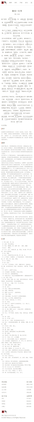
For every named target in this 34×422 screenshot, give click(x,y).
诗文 (15, 2)
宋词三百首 (29, 387)
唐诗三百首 (29, 384)
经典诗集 (4, 387)
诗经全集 (29, 392)
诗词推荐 (4, 384)
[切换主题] (31, 2)
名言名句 (4, 392)
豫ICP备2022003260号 (9, 415)
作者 (21, 2)
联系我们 (29, 401)
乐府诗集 (29, 389)
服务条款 (29, 406)
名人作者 (4, 389)
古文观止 (4, 125)
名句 (26, 2)
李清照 (3, 401)
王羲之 (3, 406)
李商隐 (3, 404)
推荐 (10, 2)
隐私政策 (29, 404)
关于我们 (29, 398)
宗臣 (18, 14)
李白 (3, 398)
